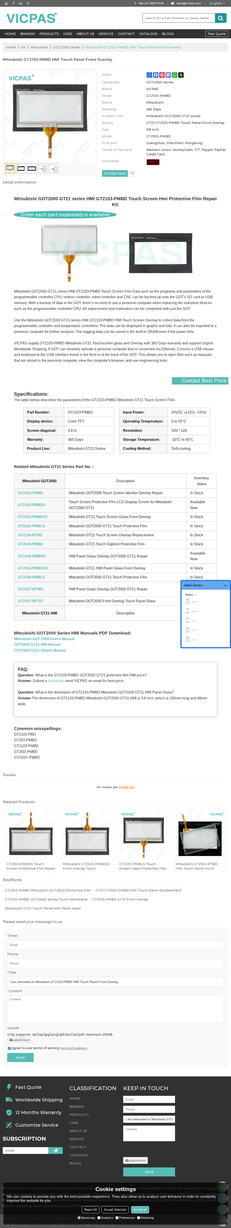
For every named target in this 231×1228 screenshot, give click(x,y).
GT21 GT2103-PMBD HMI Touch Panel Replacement (138, 890)
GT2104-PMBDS (32, 556)
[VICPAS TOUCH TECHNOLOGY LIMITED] (32, 18)
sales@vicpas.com (188, 3)
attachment (22, 1040)
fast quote (55, 681)
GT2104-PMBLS (31, 577)
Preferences (127, 1217)
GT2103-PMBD (30, 493)
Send (20, 1057)
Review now (126, 787)
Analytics (107, 1217)
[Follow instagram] (28, 3)
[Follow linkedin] (20, 3)
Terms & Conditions (73, 1048)
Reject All (90, 1209)
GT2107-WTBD (30, 589)
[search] (220, 18)
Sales (189, 594)
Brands (27, 34)
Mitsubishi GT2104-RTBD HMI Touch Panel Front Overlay (196, 866)
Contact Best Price (203, 381)
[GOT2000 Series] (153, 162)
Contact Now (115, 173)
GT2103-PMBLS (31, 526)
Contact (126, 34)
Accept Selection (115, 1209)
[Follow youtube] (6, 3)
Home (11, 47)
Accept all (140, 1209)
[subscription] (55, 1150)
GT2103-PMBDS (32, 505)
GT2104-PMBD (30, 544)
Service (106, 34)
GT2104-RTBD (30, 535)
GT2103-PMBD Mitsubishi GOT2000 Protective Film (48, 890)
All (23, 47)
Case (67, 34)
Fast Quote (217, 34)
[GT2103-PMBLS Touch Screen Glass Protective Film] (143, 835)
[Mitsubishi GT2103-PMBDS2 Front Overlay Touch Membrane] (87, 835)
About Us (85, 34)
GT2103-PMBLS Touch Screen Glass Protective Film (142, 866)
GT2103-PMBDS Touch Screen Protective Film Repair (30, 866)
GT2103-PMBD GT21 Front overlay (120, 899)
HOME (10, 34)
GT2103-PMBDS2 (33, 517)
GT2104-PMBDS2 (33, 568)
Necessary (88, 1217)
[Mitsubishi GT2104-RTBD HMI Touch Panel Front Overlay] (200, 835)
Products (49, 34)
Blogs (168, 34)
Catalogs (148, 34)
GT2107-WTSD (30, 601)
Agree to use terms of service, (49, 1048)
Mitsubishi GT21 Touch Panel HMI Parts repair (43, 908)
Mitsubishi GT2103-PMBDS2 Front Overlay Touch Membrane (86, 866)
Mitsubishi (39, 47)
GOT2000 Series (66, 47)
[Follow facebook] (13, 3)
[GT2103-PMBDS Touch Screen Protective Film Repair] (30, 835)
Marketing (147, 1217)
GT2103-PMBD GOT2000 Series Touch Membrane (46, 899)
